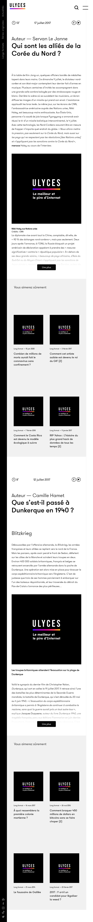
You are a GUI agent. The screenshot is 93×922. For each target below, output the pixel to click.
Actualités (2, 11)
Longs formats (2, 51)
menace (16, 145)
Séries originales (2, 29)
